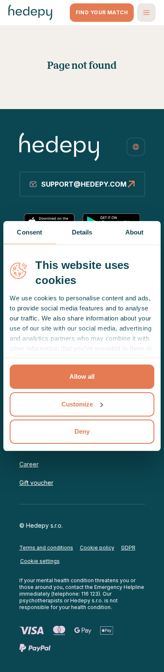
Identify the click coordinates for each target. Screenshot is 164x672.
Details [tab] (82, 232)
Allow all (82, 376)
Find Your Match (102, 12)
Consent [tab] (29, 232)
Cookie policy (97, 547)
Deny (82, 431)
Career (29, 464)
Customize (77, 404)
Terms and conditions (46, 547)
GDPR (128, 547)
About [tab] (134, 232)
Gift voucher (36, 482)
